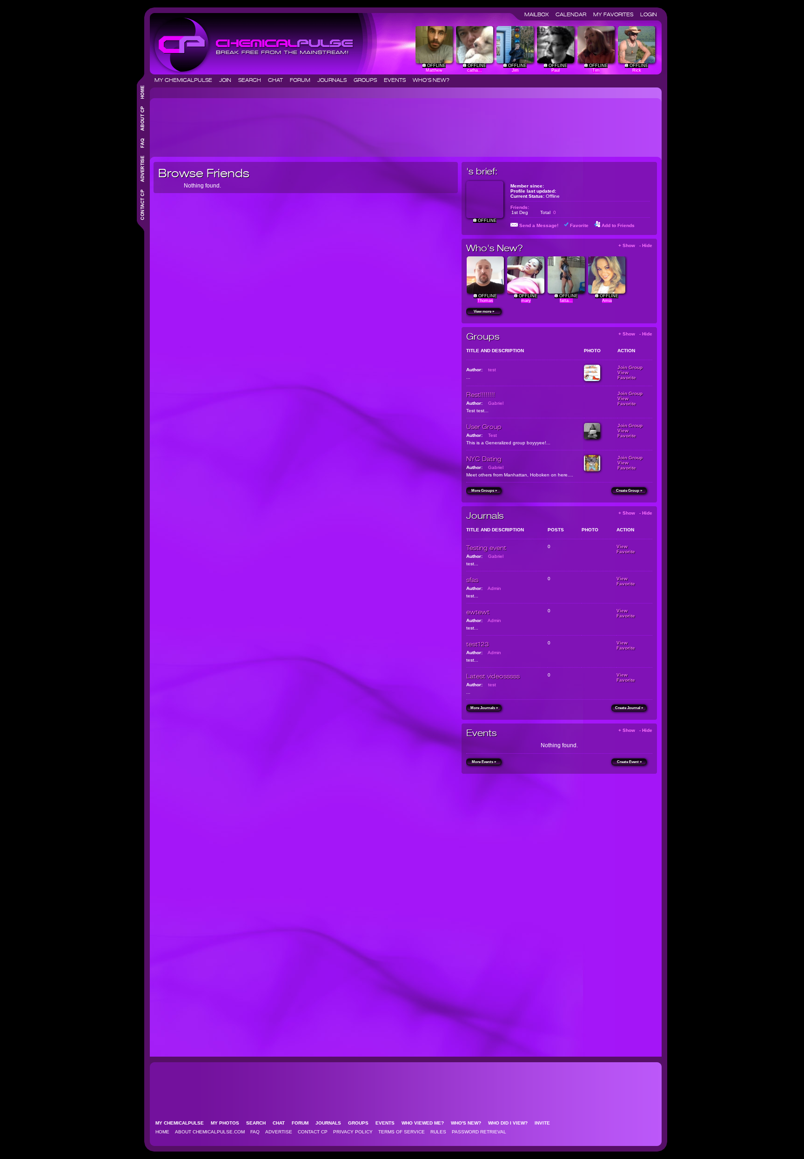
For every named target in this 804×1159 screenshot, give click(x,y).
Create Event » (629, 762)
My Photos (228, 1123)
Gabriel (495, 403)
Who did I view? (510, 1123)
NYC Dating (484, 458)
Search (252, 80)
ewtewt (477, 612)
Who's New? (431, 80)
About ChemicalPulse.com (210, 1131)
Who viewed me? (425, 1123)
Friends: (519, 207)
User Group (484, 426)
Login (648, 14)
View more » (484, 311)
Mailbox (539, 14)
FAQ (255, 1131)
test (492, 369)
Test (492, 435)
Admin (494, 588)
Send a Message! (538, 225)
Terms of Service (401, 1131)
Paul (555, 70)
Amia (607, 300)
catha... (474, 70)
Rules (438, 1131)
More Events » (484, 762)
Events (397, 80)
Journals (334, 80)
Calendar (574, 14)
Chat (278, 80)
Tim (596, 70)
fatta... (566, 300)
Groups (368, 80)
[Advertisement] (323, 124)
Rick (636, 70)
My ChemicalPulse (186, 80)
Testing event (486, 547)
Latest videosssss (493, 676)
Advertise (278, 1131)
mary (526, 300)
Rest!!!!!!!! (480, 394)
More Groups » (484, 491)
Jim (515, 70)
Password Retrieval (479, 1131)
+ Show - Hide (635, 245)
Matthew (434, 70)
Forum (303, 80)
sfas (472, 579)
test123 (477, 644)
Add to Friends (618, 225)
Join (228, 80)
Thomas (485, 300)
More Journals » (484, 708)
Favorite (579, 225)
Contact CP (313, 1131)
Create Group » (629, 491)
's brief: (481, 171)
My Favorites (616, 14)
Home (162, 1131)
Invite (545, 1123)
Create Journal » (629, 708)
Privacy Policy (353, 1131)
